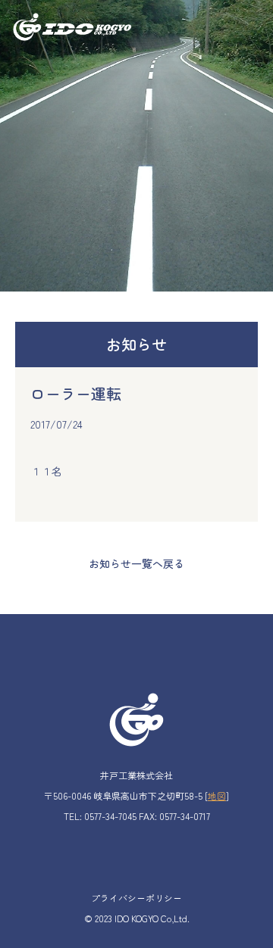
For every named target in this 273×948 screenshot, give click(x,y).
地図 (217, 795)
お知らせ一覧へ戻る (136, 563)
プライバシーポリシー (136, 897)
